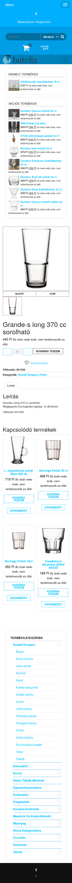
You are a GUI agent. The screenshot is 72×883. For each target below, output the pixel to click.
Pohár (43, 374)
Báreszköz (20, 766)
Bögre (20, 651)
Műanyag (19, 823)
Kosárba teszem (48, 351)
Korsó (20, 702)
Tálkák (20, 759)
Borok (17, 773)
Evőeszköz (20, 795)
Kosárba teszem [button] (18, 499)
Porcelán (19, 837)
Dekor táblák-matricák (28, 780)
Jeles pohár (23, 666)
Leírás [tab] (11, 385)
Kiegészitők (21, 802)
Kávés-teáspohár (27, 687)
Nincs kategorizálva (27, 830)
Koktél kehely (25, 694)
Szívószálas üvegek (29, 744)
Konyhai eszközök (26, 809)
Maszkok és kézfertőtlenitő (32, 816)
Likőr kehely (24, 709)
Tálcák (17, 852)
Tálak (19, 752)
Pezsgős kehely (26, 723)
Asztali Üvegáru (28, 374)
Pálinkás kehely (26, 716)
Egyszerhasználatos (27, 787)
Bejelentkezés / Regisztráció (34, 22)
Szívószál (19, 845)
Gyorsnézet (18, 510)
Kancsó (21, 673)
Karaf (19, 680)
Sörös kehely (24, 737)
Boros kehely (24, 659)
